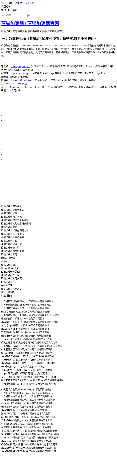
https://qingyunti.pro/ (20, 66)
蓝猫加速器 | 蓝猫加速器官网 (30, 23)
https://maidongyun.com (22, 80)
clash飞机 (29, 3)
